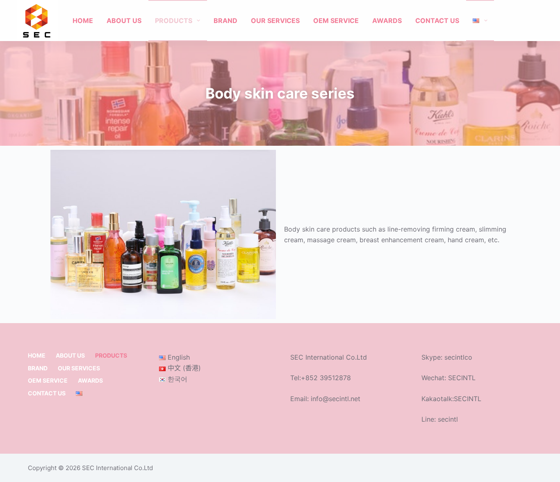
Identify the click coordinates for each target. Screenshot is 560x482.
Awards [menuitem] (387, 20)
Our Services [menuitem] (275, 20)
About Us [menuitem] (124, 20)
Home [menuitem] (83, 20)
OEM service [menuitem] (336, 20)
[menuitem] (480, 20)
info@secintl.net (335, 399)
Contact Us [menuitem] (437, 20)
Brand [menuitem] (225, 20)
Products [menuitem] (173, 20)
